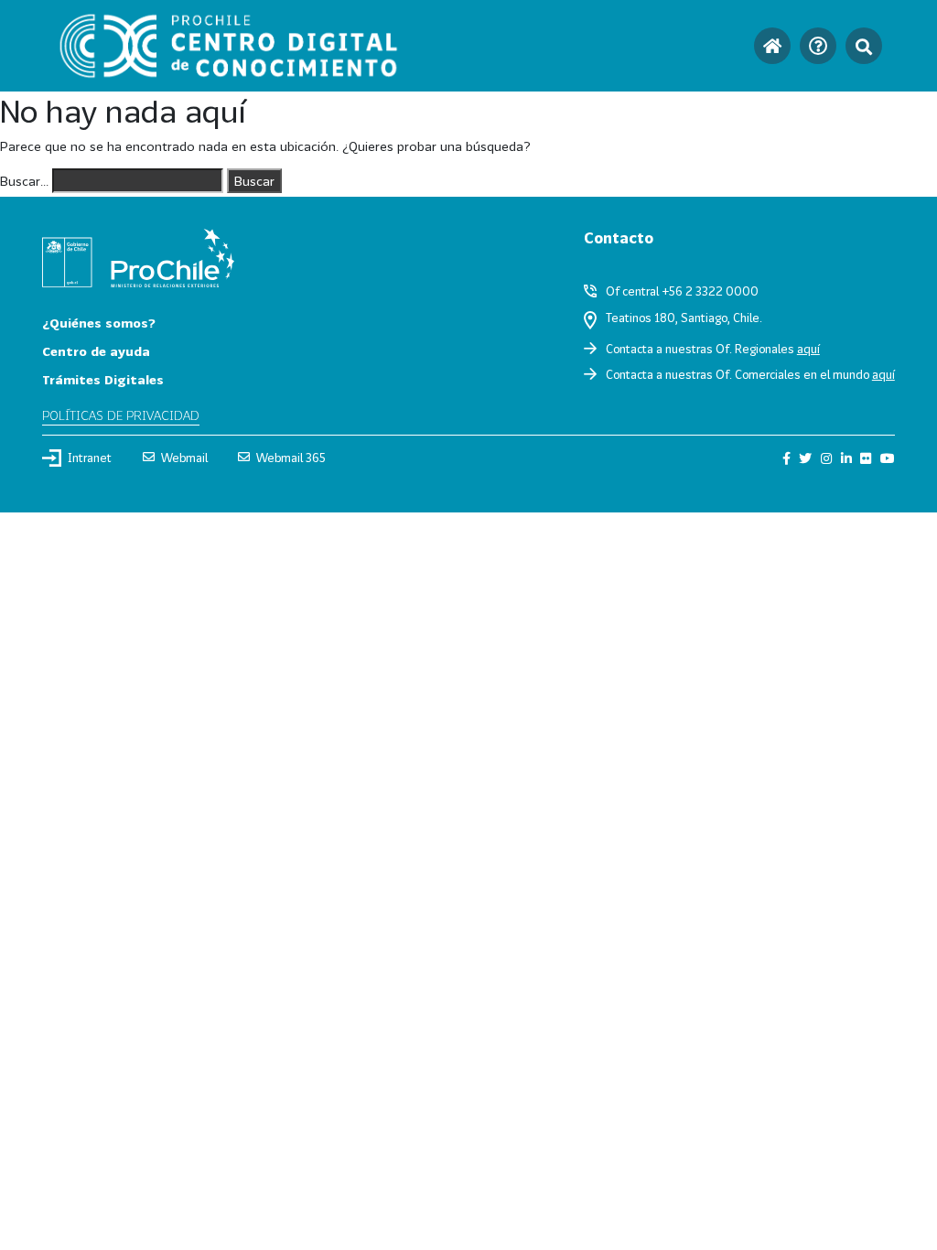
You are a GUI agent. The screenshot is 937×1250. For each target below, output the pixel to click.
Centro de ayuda (96, 351)
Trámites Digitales (103, 379)
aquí (808, 348)
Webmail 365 (291, 457)
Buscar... (24, 181)
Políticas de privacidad (120, 415)
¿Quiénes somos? (99, 322)
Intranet (90, 457)
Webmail (184, 457)
